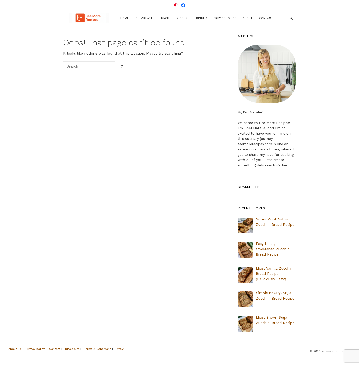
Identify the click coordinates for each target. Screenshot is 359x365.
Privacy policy (35, 348)
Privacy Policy (224, 18)
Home (124, 18)
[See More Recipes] (89, 18)
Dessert (182, 18)
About (248, 18)
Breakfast (144, 18)
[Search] (122, 66)
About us (14, 348)
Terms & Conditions (97, 348)
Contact (266, 18)
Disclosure (72, 348)
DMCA (120, 348)
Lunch (164, 18)
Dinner (201, 18)
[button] (291, 18)
